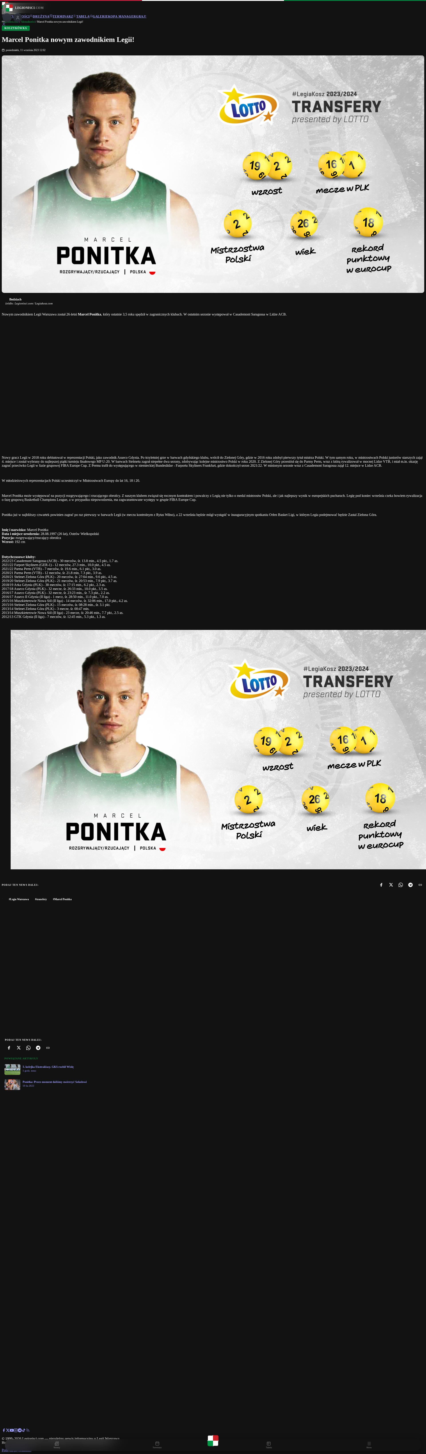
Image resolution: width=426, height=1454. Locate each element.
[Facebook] (381, 885)
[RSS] (28, 1431)
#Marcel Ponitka (62, 899)
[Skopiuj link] (420, 885)
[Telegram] (410, 885)
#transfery (41, 899)
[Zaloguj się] (4, 25)
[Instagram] (16, 1431)
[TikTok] (24, 1431)
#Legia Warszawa (19, 899)
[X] (391, 885)
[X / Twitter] (8, 1431)
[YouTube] (12, 1431)
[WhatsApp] (401, 885)
